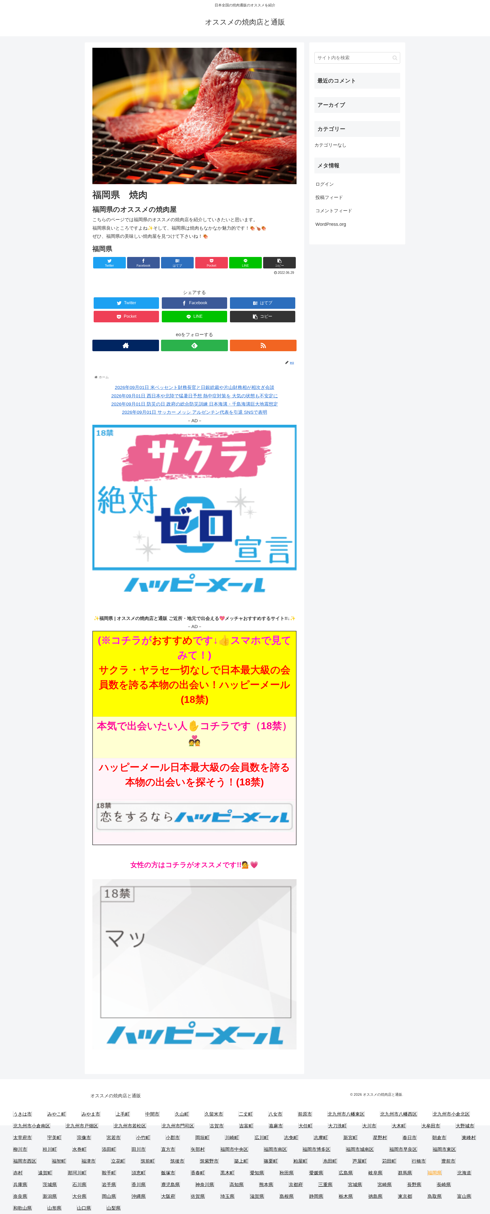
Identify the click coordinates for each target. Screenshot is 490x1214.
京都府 (296, 1184)
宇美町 (54, 1137)
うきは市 (22, 1114)
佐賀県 (198, 1196)
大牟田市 (431, 1125)
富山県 (464, 1196)
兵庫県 (20, 1184)
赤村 (17, 1172)
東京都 (405, 1196)
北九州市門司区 (178, 1125)
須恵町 (138, 1172)
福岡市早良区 (403, 1149)
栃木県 (346, 1196)
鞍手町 (109, 1172)
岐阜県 (375, 1172)
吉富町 (246, 1125)
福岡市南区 (275, 1149)
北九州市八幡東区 (346, 1114)
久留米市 (214, 1114)
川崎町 (232, 1137)
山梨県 (113, 1208)
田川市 (138, 1149)
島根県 (286, 1196)
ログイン (324, 184)
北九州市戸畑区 (82, 1125)
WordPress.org (330, 224)
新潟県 (50, 1196)
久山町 (182, 1114)
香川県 (138, 1184)
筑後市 (177, 1161)
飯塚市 (168, 1172)
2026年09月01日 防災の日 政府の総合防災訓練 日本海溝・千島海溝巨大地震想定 (194, 404)
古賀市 (217, 1125)
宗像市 (84, 1137)
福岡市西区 (24, 1161)
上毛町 (123, 1114)
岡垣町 (202, 1137)
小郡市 (173, 1137)
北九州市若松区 (130, 1125)
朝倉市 (439, 1137)
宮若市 (113, 1137)
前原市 (305, 1114)
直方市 (168, 1149)
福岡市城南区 (360, 1149)
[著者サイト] (125, 345)
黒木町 (227, 1172)
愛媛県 (316, 1172)
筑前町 (148, 1161)
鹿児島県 (170, 1184)
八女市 (275, 1114)
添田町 (109, 1149)
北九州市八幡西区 (398, 1114)
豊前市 (448, 1161)
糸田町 (330, 1161)
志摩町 (321, 1137)
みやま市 (91, 1114)
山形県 (54, 1208)
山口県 (84, 1208)
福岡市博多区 (316, 1149)
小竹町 (143, 1137)
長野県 (414, 1184)
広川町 (261, 1137)
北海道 (464, 1172)
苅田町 (389, 1161)
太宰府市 (22, 1137)
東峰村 (469, 1137)
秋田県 (286, 1172)
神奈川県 (204, 1184)
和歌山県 (22, 1208)
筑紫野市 (209, 1161)
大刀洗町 (337, 1125)
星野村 (380, 1137)
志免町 (291, 1137)
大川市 (369, 1125)
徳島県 (375, 1196)
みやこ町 (56, 1114)
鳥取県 (435, 1196)
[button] (394, 58)
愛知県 (257, 1172)
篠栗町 (271, 1161)
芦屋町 (359, 1161)
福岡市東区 (444, 1149)
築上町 (241, 1161)
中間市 (152, 1114)
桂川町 (50, 1149)
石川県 (79, 1184)
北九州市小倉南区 (31, 1125)
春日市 (409, 1137)
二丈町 (246, 1114)
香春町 (198, 1172)
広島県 (346, 1172)
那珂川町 (77, 1172)
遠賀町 (45, 1172)
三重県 (325, 1184)
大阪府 (168, 1196)
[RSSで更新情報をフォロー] (263, 345)
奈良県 (20, 1196)
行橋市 (419, 1161)
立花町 (118, 1161)
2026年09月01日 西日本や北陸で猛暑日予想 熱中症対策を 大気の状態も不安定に (194, 395)
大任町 (305, 1125)
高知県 (236, 1184)
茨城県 (50, 1184)
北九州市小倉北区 (451, 1114)
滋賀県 (257, 1196)
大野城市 (465, 1125)
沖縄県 (138, 1196)
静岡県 (316, 1196)
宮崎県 (384, 1184)
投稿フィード (329, 197)
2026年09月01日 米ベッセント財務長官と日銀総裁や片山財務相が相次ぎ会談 (194, 387)
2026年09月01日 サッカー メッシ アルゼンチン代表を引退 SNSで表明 (194, 412)
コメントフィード (333, 210)
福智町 (59, 1161)
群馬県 (405, 1172)
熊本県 (266, 1184)
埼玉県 (227, 1196)
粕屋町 (300, 1161)
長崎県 (444, 1184)
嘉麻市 (276, 1125)
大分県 (79, 1196)
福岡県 (435, 1172)
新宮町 (350, 1137)
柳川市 (20, 1149)
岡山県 (109, 1196)
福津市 (88, 1161)
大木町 (399, 1125)
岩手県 (109, 1184)
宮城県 (355, 1184)
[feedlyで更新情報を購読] (194, 345)
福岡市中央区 (234, 1149)
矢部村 (198, 1149)
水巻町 (79, 1149)
